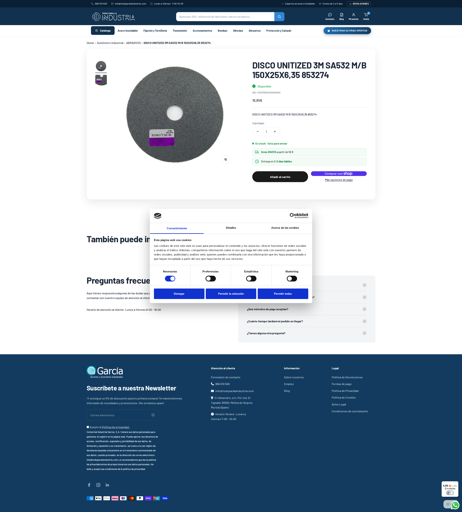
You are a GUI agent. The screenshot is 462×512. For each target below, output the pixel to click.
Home (90, 42)
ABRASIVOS (133, 42)
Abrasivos (255, 30)
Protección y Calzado (278, 30)
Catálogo (105, 30)
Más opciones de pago (339, 179)
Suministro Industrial (110, 42)
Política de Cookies (344, 397)
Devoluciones (361, 3)
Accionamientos (202, 30)
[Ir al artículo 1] (101, 66)
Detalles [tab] (231, 227)
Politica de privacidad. (116, 427)
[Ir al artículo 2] (101, 81)
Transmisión (180, 30)
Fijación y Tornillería (155, 30)
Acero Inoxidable (128, 30)
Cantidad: (258, 123)
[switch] (211, 278)
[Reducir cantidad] (257, 131)
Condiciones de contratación (350, 411)
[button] (230, 16)
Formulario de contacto (225, 377)
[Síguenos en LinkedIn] (107, 485)
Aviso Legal (339, 404)
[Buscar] (279, 16)
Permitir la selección (231, 293)
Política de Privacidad (345, 390)
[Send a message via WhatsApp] (455, 505)
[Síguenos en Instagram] (98, 485)
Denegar (179, 293)
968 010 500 (101, 3)
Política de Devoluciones (347, 377)
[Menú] (456, 483)
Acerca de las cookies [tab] (285, 227)
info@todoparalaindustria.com (130, 3)
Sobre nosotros (294, 377)
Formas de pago (342, 384)
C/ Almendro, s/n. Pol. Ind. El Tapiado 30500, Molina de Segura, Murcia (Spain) (232, 402)
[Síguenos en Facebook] (89, 485)
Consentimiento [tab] (177, 228)
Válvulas (238, 30)
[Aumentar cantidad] (275, 131)
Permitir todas (283, 293)
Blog (287, 390)
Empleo (289, 384)
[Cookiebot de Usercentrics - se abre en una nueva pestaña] (292, 215)
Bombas (222, 30)
